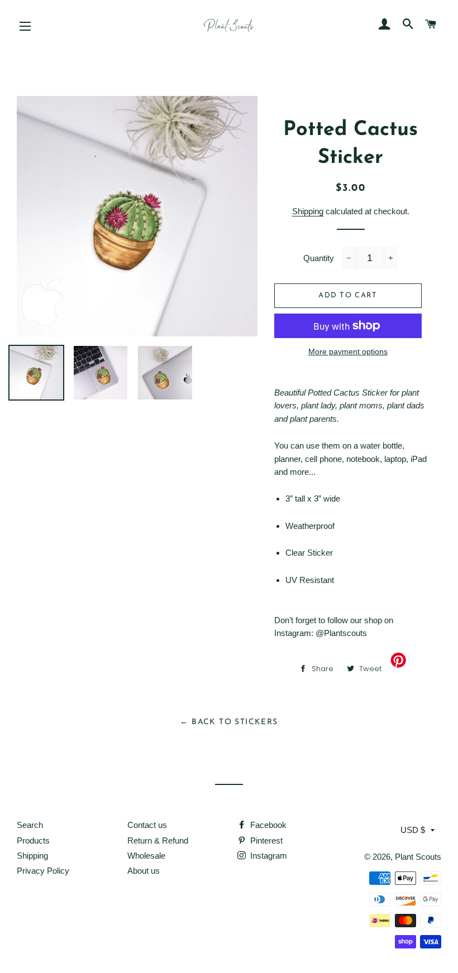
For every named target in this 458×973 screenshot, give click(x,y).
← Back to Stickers (229, 722)
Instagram (267, 855)
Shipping (307, 211)
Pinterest (265, 840)
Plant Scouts (418, 856)
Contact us (147, 825)
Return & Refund (157, 840)
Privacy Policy (43, 870)
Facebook (267, 825)
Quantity (318, 258)
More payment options (348, 351)
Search (30, 825)
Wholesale (146, 855)
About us (143, 870)
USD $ (412, 830)
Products (33, 840)
